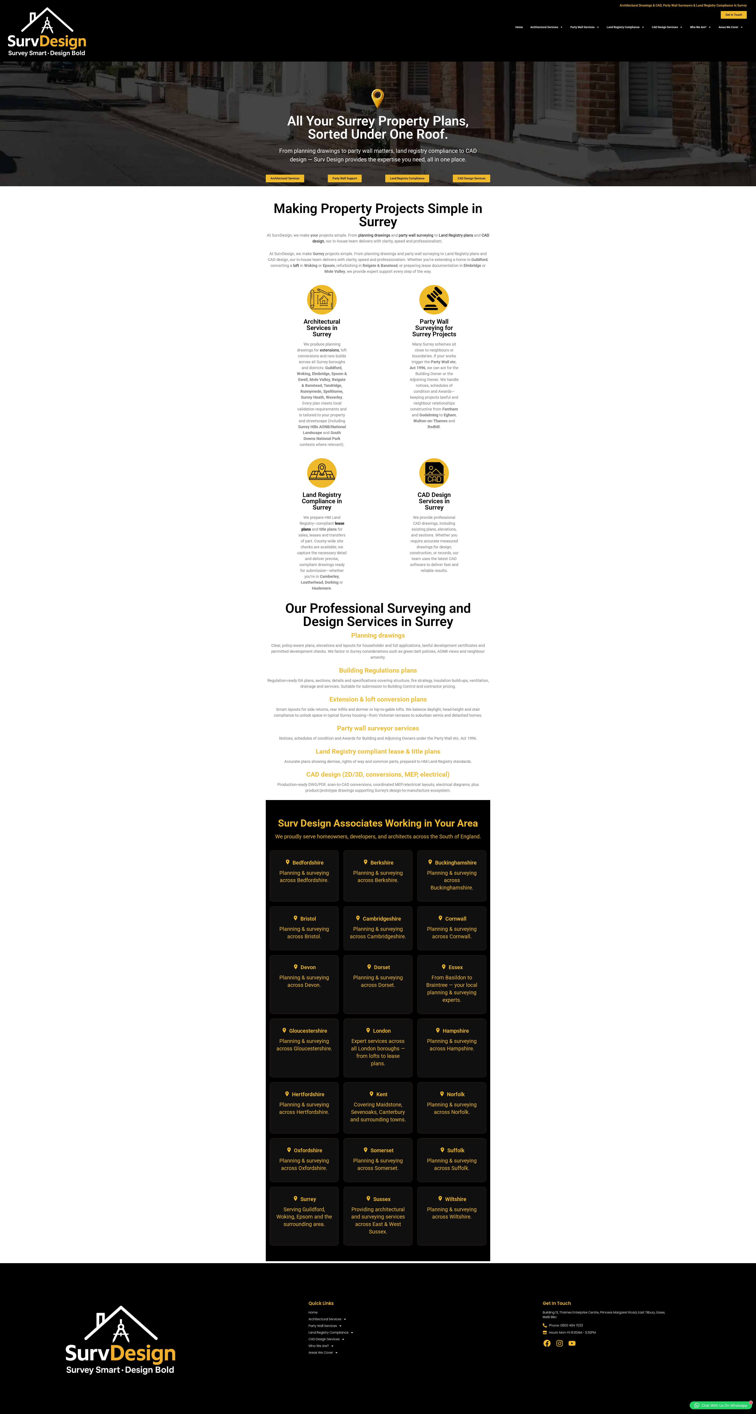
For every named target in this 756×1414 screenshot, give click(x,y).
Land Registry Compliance (623, 27)
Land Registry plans (456, 235)
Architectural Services (544, 27)
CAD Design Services (665, 27)
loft (296, 265)
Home (519, 27)
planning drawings (374, 235)
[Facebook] (547, 1343)
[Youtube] (572, 1343)
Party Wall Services (582, 27)
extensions (329, 350)
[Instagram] (559, 1343)
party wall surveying (416, 235)
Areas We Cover (728, 27)
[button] (721, 1405)
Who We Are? (698, 27)
